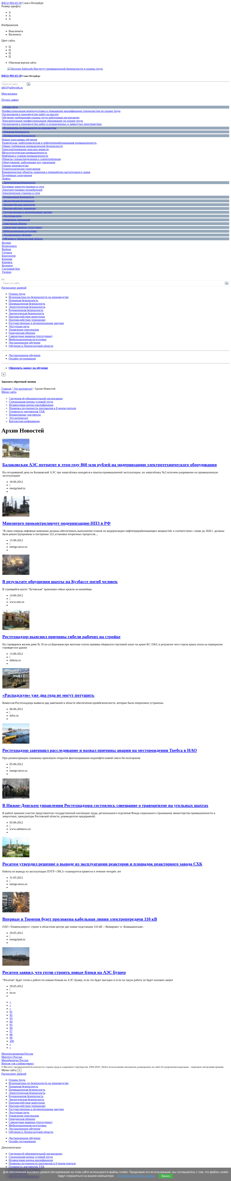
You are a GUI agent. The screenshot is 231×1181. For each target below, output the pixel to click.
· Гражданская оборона (14, 223)
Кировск (7, 262)
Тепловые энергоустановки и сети (23, 186)
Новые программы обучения (19, 139)
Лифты (6, 178)
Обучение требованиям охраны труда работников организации (40, 117)
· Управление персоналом (16, 219)
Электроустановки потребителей (22, 189)
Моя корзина (9, 93)
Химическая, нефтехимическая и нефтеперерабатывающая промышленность (49, 142)
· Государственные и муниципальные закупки (27, 212)
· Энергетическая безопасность (18, 182)
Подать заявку (10, 99)
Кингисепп (9, 255)
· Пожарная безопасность (15, 131)
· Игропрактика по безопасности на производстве (29, 128)
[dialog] (115, 378)
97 (11, 1031)
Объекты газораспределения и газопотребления (31, 159)
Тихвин (6, 272)
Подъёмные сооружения (17, 175)
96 (11, 1028)
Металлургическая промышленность (24, 152)
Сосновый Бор (11, 268)
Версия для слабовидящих (17, 1063)
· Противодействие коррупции (18, 204)
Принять (165, 1176)
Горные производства (15, 165)
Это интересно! (22, 388)
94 (11, 1021)
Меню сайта (8, 391)
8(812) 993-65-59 (11, 3)
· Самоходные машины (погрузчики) (22, 227)
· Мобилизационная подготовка (19, 231)
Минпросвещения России (17, 1053)
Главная (6, 388)
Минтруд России (11, 1057)
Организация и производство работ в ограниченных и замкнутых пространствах (52, 124)
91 (11, 1011)
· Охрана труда (10, 107)
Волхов (6, 242)
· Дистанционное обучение (16, 235)
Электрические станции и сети (21, 193)
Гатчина (7, 252)
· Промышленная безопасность (18, 135)
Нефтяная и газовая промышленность (25, 155)
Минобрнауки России (14, 1060)
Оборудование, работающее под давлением (28, 162)
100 (12, 1041)
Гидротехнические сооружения (21, 168)
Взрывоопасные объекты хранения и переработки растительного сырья (46, 172)
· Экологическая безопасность (18, 200)
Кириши (7, 259)
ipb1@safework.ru (12, 87)
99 (11, 1037)
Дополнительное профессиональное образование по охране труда (42, 120)
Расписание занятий (13, 287)
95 (11, 1024)
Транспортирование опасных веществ (25, 149)
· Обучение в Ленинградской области (22, 238)
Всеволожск (9, 246)
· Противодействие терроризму (19, 208)
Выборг (6, 249)
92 (11, 1015)
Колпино (7, 265)
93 (11, 1018)
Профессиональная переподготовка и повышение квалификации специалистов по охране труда (61, 111)
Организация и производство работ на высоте (30, 114)
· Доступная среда (11, 216)
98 (11, 1034)
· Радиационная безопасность (18, 197)
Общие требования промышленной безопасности (32, 146)
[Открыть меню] (2, 279)
